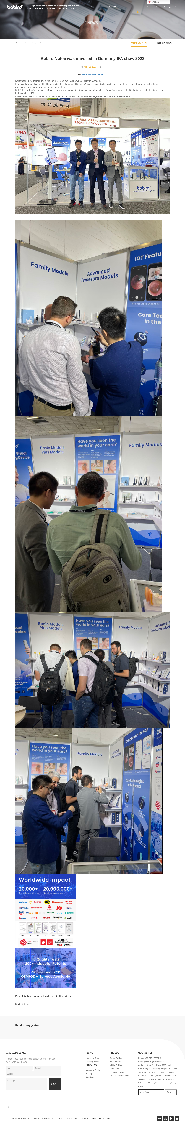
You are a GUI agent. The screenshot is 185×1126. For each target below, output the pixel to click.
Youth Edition (115, 1062)
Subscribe (171, 1092)
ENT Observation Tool (119, 1076)
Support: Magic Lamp (100, 1118)
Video (122, 7)
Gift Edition (114, 1069)
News (138, 7)
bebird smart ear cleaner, (93, 74)
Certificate (90, 1077)
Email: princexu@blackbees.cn (151, 1062)
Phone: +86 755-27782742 (149, 1058)
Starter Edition (116, 1058)
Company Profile (93, 1070)
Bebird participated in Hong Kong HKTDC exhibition (46, 996)
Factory (89, 1073)
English (155, 2)
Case (130, 7)
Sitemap (84, 1118)
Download (160, 7)
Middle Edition (116, 1065)
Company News (38, 43)
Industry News (164, 43)
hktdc (106, 74)
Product (102, 7)
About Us (113, 7)
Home (93, 7)
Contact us (148, 7)
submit (54, 1084)
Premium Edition (117, 1072)
